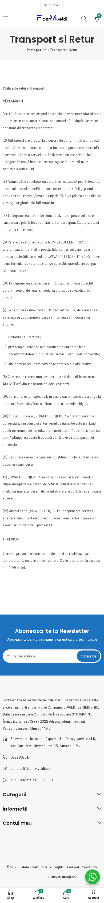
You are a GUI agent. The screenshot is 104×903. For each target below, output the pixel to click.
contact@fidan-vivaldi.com (31, 769)
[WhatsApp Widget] (92, 876)
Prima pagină (37, 50)
